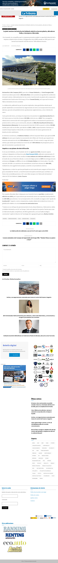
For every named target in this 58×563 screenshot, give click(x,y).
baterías (5, 218)
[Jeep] (43, 361)
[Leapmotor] (43, 365)
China (47, 443)
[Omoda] (39, 373)
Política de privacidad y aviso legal (38, 492)
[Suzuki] (43, 382)
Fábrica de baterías (12, 218)
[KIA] (51, 361)
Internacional (14, 28)
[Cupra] (35, 352)
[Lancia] (35, 365)
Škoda (41, 478)
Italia (19, 218)
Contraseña (4, 499)
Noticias (8, 25)
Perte (33, 463)
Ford (37, 450)
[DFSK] (43, 352)
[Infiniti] (51, 356)
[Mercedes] (39, 369)
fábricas (34, 453)
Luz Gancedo (5, 46)
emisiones (44, 448)
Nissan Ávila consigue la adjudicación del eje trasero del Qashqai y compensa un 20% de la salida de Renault (43, 431)
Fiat (33, 450)
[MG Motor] (43, 369)
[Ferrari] (51, 352)
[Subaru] (39, 382)
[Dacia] (39, 352)
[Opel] (43, 373)
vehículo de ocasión (48, 473)
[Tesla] (47, 382)
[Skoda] (51, 378)
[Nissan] (35, 373)
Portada (4, 25)
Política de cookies (35, 495)
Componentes (5, 28)
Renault (52, 463)
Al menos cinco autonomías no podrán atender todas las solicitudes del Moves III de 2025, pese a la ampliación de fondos (42, 404)
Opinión (49, 460)
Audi (38, 443)
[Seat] (40, 378)
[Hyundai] (47, 356)
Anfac (33, 443)
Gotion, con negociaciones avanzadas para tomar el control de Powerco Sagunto (37, 17)
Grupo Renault (47, 453)
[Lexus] (47, 365)
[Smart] (35, 382)
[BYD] (47, 348)
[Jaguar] (39, 361)
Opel (44, 460)
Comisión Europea (36, 445)
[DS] (47, 352)
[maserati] (51, 365)
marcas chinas (45, 455)
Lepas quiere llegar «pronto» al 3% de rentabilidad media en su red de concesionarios (41, 424)
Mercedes (41, 458)
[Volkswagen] (41, 386)
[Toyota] (51, 382)
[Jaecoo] (35, 361)
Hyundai (34, 455)
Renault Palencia (36, 465)
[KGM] (47, 361)
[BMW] (43, 348)
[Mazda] (35, 369)
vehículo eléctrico (36, 475)
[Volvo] (45, 386)
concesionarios (36, 448)
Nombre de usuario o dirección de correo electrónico (14, 492)
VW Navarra (34, 478)
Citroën (52, 443)
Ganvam (40, 453)
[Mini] (47, 369)
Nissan (46, 458)
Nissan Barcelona (36, 460)
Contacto (33, 500)
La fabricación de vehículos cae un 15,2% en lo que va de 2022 (29, 231)
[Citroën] (51, 348)
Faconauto (51, 448)
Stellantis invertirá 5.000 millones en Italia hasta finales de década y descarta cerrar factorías (29, 335)
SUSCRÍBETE (46, 8)
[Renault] (36, 378)
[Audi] (39, 348)
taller (33, 473)
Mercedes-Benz (25, 218)
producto (46, 463)
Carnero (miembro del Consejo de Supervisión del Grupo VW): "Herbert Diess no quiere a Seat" (29, 239)
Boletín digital (9, 345)
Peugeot (39, 463)
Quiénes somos (34, 498)
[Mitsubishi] (51, 369)
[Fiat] (35, 356)
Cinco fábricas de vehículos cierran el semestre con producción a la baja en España (41, 411)
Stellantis (33, 218)
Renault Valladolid (46, 465)
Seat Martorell (40, 468)
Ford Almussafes (45, 450)
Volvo (53, 475)
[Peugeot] (47, 373)
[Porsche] (51, 373)
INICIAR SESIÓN (54, 9)
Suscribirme (15, 355)
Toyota (39, 473)
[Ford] (39, 356)
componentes (46, 445)
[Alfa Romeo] (35, 348)
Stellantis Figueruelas (45, 470)
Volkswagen (46, 475)
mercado (34, 458)
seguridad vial (49, 468)
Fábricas (9, 28)
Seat (33, 468)
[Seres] (46, 378)
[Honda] (43, 356)
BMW (42, 443)
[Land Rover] (39, 365)
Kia (39, 455)
